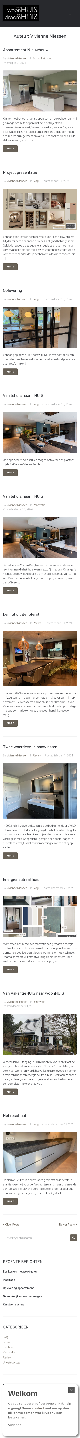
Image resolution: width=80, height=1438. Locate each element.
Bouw (36, 58)
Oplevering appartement (18, 1288)
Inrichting (46, 58)
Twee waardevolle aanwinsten (30, 747)
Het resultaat (14, 1115)
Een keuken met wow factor (20, 1271)
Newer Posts (67, 1224)
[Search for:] (35, 1238)
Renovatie (39, 505)
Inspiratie (9, 1279)
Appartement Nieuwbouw (26, 50)
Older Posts (11, 1224)
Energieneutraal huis (21, 879)
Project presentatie (20, 172)
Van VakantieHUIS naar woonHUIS (33, 993)
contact (38, 1408)
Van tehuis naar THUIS (23, 395)
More (10, 148)
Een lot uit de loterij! (21, 614)
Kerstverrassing (13, 1304)
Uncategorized (12, 1362)
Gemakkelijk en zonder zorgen (22, 1296)
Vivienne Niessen (17, 58)
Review (37, 623)
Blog (36, 180)
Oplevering (12, 290)
